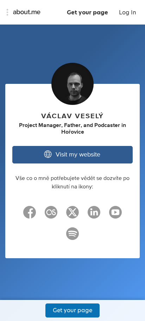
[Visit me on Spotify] (72, 237)
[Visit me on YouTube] (115, 215)
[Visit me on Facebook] (29, 215)
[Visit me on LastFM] (51, 215)
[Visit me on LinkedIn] (94, 215)
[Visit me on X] (72, 215)
